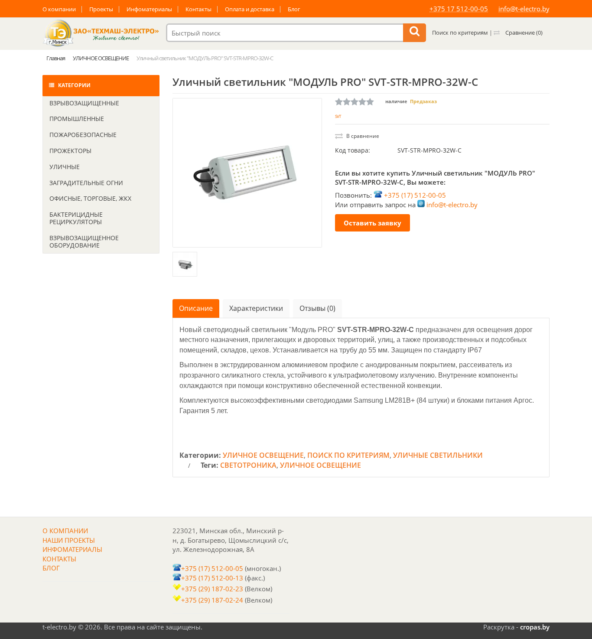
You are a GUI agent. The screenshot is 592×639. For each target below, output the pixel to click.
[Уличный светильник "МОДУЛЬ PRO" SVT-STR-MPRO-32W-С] (247, 172)
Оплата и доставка (249, 9)
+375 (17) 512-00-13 (212, 578)
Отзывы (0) (317, 308)
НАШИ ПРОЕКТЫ (68, 540)
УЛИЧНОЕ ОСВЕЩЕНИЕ (263, 455)
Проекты (101, 9)
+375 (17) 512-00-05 (415, 195)
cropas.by (535, 627)
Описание (196, 308)
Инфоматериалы (149, 9)
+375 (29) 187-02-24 (212, 600)
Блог (294, 9)
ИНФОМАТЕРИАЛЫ (72, 549)
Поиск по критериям (460, 32)
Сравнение (523, 32)
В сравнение (362, 136)
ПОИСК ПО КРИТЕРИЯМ (348, 455)
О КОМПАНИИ (65, 530)
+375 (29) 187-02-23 (212, 588)
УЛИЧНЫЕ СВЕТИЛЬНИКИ (438, 455)
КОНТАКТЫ (59, 558)
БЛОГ (51, 568)
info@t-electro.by (524, 8)
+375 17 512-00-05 (458, 8)
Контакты (198, 9)
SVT (338, 116)
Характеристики (256, 308)
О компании (59, 9)
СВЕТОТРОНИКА (248, 465)
